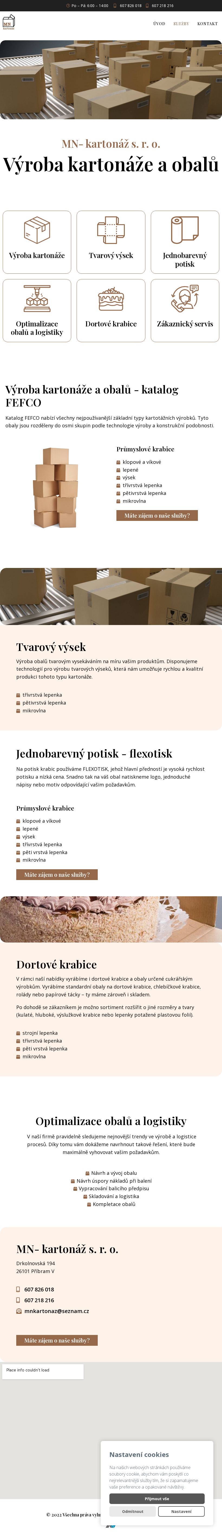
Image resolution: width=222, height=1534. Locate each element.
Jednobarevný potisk (185, 259)
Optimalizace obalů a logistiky (37, 328)
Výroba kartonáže (37, 255)
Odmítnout (132, 1511)
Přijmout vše (157, 1498)
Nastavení (181, 1511)
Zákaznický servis (185, 323)
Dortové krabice (111, 323)
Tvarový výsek (111, 255)
